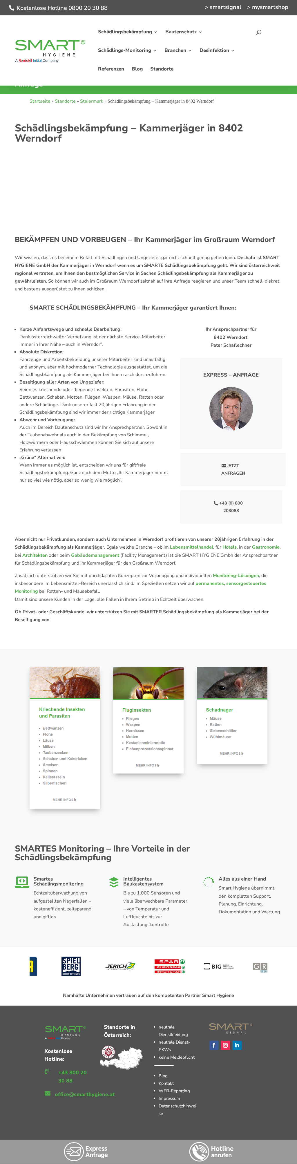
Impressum (169, 1098)
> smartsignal (223, 7)
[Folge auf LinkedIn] (237, 1045)
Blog (163, 1076)
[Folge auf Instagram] (225, 1045)
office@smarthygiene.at (85, 1094)
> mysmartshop (267, 7)
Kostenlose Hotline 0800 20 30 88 (62, 8)
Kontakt (166, 1083)
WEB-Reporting (174, 1091)
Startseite (40, 101)
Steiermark (91, 101)
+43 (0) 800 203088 (231, 507)
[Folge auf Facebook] (213, 1045)
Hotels (229, 547)
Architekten (35, 555)
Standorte (65, 101)
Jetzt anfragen (233, 469)
